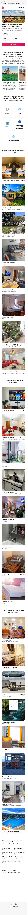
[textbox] (7, 40)
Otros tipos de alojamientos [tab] (8, 843)
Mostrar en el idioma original (18, 3)
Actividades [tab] (20, 843)
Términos (16, 908)
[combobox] (13, 35)
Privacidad (10, 908)
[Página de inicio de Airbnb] (3, 7)
